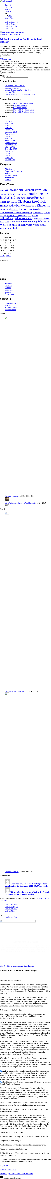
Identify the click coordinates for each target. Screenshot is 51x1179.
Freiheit (30, 197)
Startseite (8, 283)
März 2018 (9, 138)
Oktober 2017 (10, 147)
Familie (32, 194)
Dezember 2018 (11, 132)
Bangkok (3, 194)
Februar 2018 (10, 140)
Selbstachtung (7, 218)
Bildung (10, 193)
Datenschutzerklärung (8, 1170)
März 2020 (9, 126)
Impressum (9, 292)
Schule (35, 215)
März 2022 (9, 123)
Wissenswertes (10, 310)
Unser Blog (9, 290)
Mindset (36, 213)
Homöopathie (8, 205)
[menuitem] (28, 5)
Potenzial (23, 215)
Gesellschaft (14, 202)
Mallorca (8, 173)
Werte (29, 224)
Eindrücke (21, 194)
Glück (41, 201)
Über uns (8, 286)
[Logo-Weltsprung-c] (6, 1)
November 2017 (11, 145)
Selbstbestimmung (24, 218)
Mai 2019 (8, 128)
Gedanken (5, 201)
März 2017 (9, 158)
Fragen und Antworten (13, 171)
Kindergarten (31, 206)
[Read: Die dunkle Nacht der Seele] (7, 514)
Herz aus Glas (10, 92)
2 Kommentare (5, 59)
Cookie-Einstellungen (26, 966)
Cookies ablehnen (11, 966)
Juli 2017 (8, 153)
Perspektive (13, 215)
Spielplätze (38, 219)
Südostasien (9, 177)
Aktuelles (3, 35)
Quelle (29, 215)
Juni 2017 (8, 155)
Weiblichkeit (16, 221)
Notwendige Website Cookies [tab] (11, 1010)
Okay (2, 966)
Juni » (8, 256)
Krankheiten (15, 210)
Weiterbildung (30, 221)
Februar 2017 (10, 160)
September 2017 (11, 149)
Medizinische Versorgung (20, 212)
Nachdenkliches (14, 35)
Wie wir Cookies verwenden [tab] (10, 981)
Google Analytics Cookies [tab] (10, 1084)
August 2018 (9, 134)
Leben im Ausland (31, 209)
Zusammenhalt (9, 228)
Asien (3, 190)
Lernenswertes (10, 303)
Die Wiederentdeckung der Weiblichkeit (20, 503)
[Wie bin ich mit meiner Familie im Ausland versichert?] (12, 32)
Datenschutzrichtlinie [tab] (8, 1155)
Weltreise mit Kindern (13, 224)
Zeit (42, 224)
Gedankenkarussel (12, 88)
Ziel (45, 225)
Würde (35, 224)
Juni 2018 (8, 136)
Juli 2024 (8, 121)
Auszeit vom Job (35, 190)
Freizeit (39, 197)
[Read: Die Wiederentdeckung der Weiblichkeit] (7, 501)
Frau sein (20, 197)
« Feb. (2, 256)
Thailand (8, 180)
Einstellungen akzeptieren (9, 1174)
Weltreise (43, 221)
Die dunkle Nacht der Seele (15, 86)
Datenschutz (9, 294)
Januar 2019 (9, 130)
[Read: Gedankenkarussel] (7, 318)
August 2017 (9, 151)
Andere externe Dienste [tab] (9, 1111)
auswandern (14, 190)
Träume (2, 222)
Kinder (21, 205)
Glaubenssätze (27, 201)
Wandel (7, 222)
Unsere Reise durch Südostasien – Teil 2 (20, 94)
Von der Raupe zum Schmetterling (17, 90)
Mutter (41, 213)
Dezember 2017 (11, 143)
